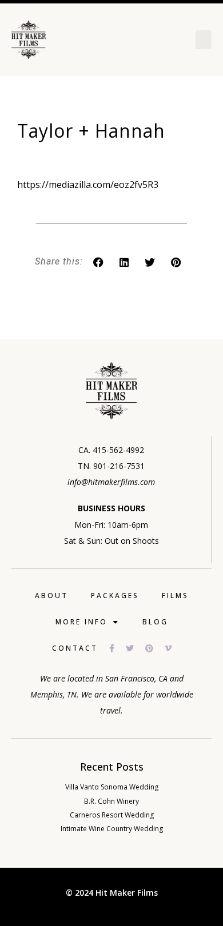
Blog (155, 622)
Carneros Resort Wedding (112, 815)
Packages (115, 595)
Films (175, 595)
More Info (81, 622)
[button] (204, 39)
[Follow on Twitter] (135, 648)
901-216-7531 (119, 465)
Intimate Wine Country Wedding (112, 828)
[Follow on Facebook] (117, 648)
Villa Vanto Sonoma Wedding (111, 787)
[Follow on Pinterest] (155, 648)
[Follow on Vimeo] (174, 648)
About (51, 595)
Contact (75, 648)
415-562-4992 (118, 449)
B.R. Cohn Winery (111, 801)
